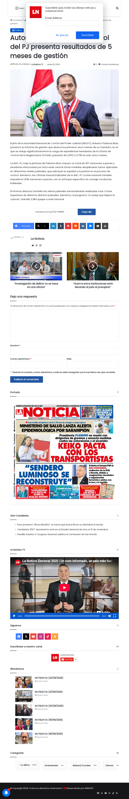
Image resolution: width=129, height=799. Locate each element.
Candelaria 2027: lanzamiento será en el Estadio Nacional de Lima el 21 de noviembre (62, 529)
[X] (36, 245)
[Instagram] (40, 245)
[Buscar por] (117, 9)
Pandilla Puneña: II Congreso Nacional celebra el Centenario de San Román (57, 534)
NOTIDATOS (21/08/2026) (49, 691)
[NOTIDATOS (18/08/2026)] (24, 738)
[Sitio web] (33, 245)
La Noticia (17, 20)
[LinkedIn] (53, 226)
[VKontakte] (83, 226)
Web (69, 358)
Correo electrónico (20, 358)
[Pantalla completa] (114, 615)
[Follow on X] (42, 64)
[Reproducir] (14, 615)
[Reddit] (75, 226)
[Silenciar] (109, 615)
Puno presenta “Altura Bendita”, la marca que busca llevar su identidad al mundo (60, 524)
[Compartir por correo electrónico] (98, 226)
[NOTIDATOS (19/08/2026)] (24, 724)
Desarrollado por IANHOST (80, 788)
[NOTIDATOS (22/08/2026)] (24, 682)
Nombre (15, 345)
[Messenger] (90, 226)
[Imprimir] (105, 226)
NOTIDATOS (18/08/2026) (49, 733)
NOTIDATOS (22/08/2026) (49, 677)
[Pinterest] (68, 226)
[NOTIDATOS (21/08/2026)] (24, 696)
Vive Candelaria (19, 515)
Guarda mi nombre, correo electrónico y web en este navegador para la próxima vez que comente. (64, 372)
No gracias (62, 35)
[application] (64, 588)
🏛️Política (17, 30)
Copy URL (87, 211)
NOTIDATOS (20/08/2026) (49, 705)
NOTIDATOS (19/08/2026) (49, 719)
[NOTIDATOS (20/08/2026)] (24, 710)
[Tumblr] (61, 226)
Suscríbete (87, 35)
